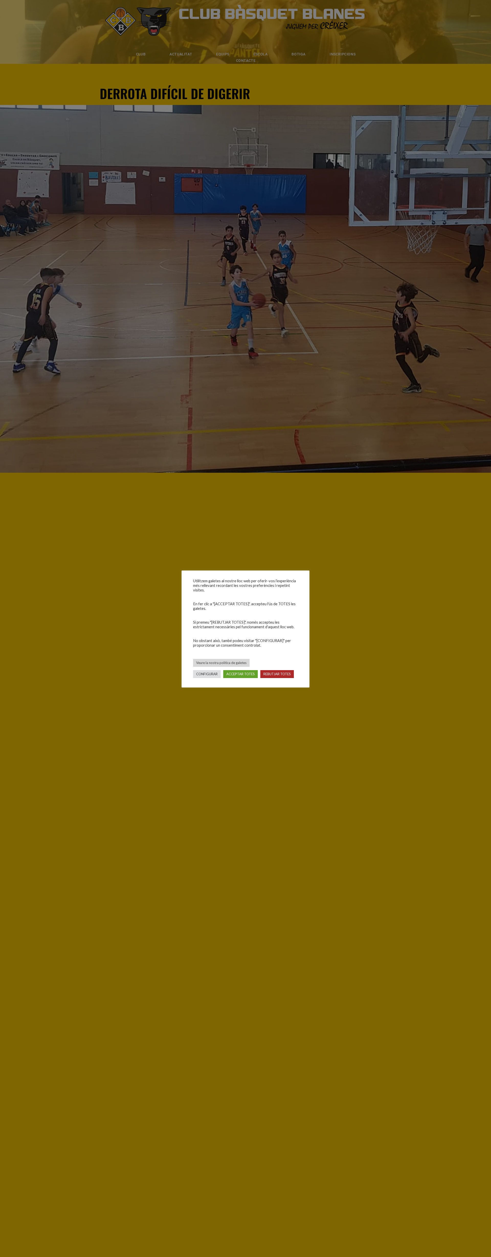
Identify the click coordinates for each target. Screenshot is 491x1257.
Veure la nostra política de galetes (221, 663)
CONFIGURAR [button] (207, 674)
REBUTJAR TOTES (277, 674)
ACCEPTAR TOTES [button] (240, 674)
